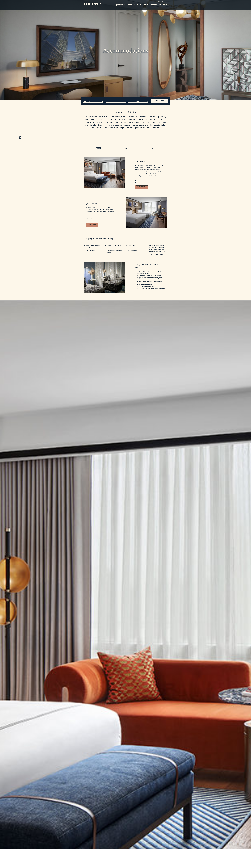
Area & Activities (163, 4)
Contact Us (164, 1)
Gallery (155, 1)
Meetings (146, 4)
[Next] (124, 190)
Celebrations (153, 4)
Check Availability (159, 100)
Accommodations (121, 4)
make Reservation (141, 186)
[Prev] (121, 190)
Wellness (136, 4)
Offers (159, 1)
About (150, 1)
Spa (141, 4)
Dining (130, 4)
